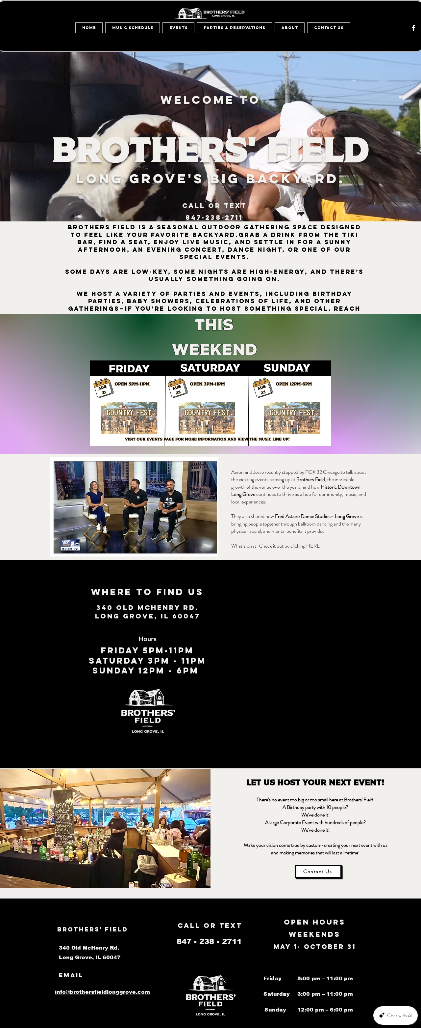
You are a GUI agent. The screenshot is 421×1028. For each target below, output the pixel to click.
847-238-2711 (214, 217)
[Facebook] (413, 28)
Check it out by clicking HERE (289, 546)
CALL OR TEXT (214, 205)
